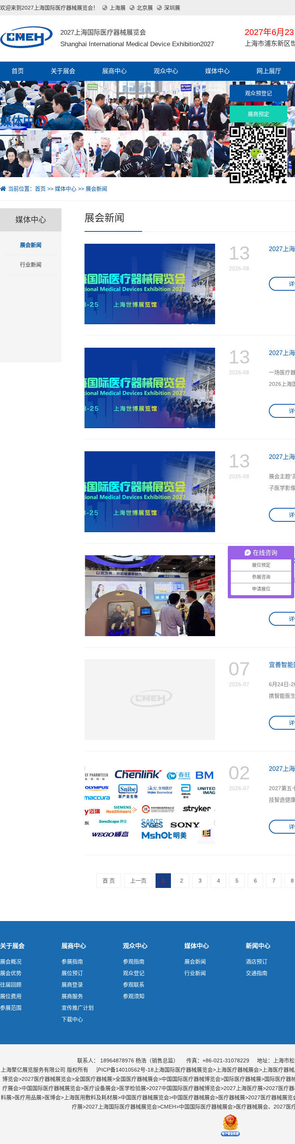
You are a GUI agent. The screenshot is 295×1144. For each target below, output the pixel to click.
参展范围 (11, 1008)
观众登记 (133, 973)
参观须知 (133, 996)
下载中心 (72, 1019)
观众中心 (166, 71)
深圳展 (172, 8)
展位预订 (72, 973)
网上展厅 (269, 71)
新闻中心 (258, 946)
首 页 (109, 881)
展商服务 (72, 996)
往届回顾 (11, 985)
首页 (18, 71)
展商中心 (114, 71)
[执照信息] (230, 1124)
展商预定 (258, 114)
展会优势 (11, 973)
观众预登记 (258, 93)
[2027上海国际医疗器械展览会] (26, 36)
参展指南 (72, 961)
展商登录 (72, 985)
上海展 (117, 8)
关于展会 (63, 71)
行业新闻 (30, 264)
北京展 (145, 8)
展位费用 (11, 996)
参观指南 (133, 961)
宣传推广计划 (77, 1008)
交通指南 (256, 973)
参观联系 (133, 985)
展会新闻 (96, 189)
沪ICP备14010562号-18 (125, 1070)
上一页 (138, 881)
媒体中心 (217, 71)
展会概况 (11, 961)
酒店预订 (256, 961)
